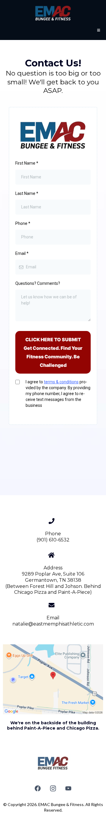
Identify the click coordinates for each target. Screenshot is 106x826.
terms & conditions (61, 381)
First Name (26, 163)
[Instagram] (53, 788)
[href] (53, 679)
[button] (97, 30)
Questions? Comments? (37, 283)
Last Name (26, 193)
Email (22, 253)
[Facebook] (37, 788)
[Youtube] (68, 788)
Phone (22, 223)
